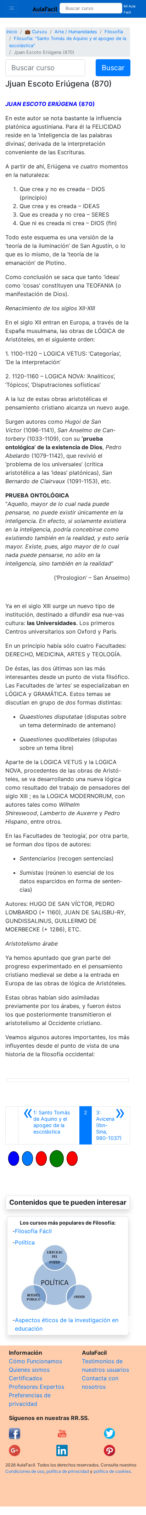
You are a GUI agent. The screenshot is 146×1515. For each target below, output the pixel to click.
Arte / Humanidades (76, 31)
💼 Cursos (36, 31)
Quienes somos (29, 1369)
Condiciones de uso (24, 1471)
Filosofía (114, 31)
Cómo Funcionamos (35, 1361)
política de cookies (112, 1471)
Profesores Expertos (36, 1386)
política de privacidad (67, 1471)
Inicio (11, 31)
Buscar (113, 67)
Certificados (25, 1378)
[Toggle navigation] (12, 8)
